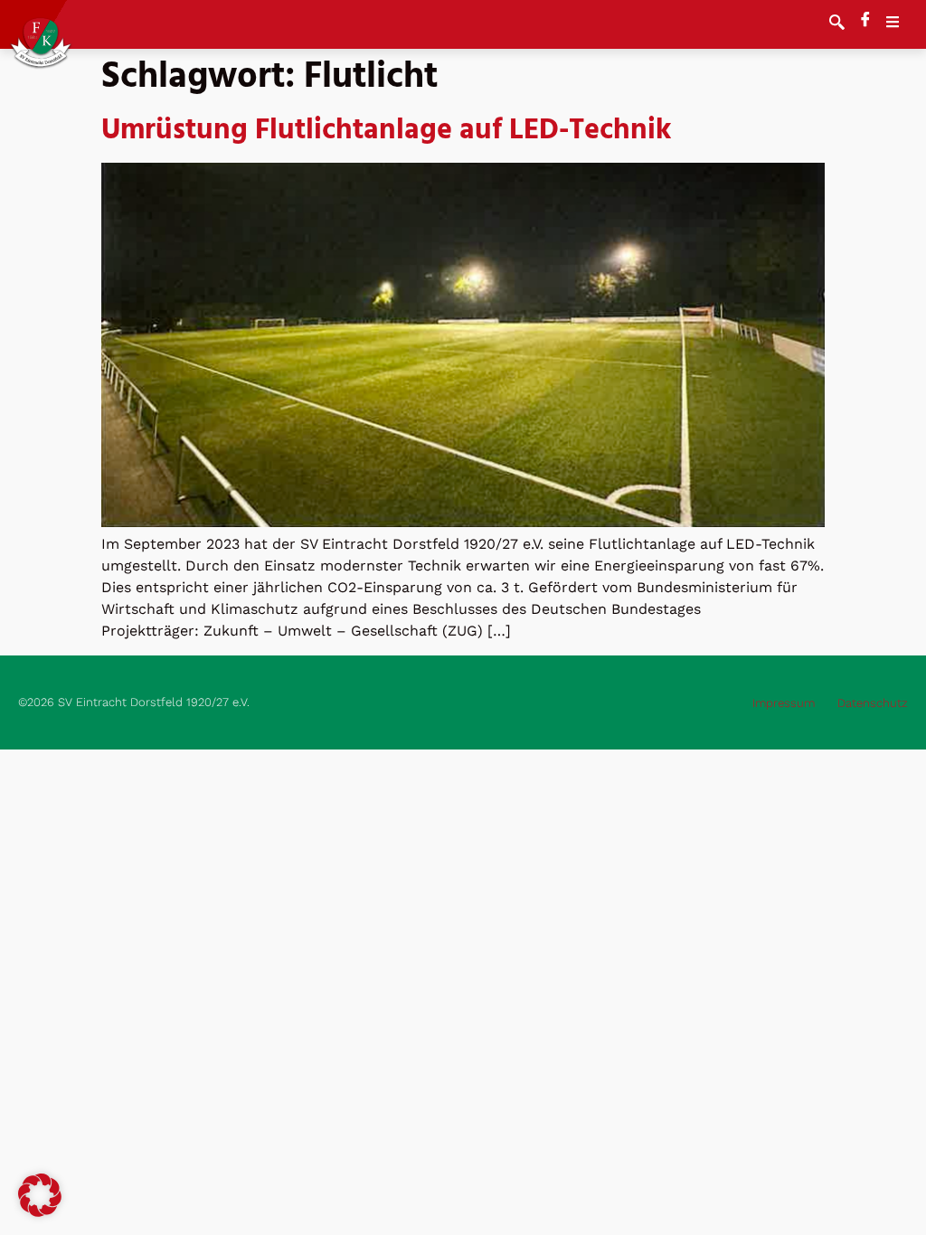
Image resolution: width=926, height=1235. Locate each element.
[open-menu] (901, 24)
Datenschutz (872, 703)
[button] (837, 24)
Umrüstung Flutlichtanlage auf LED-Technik (386, 131)
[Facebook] (865, 21)
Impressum (783, 703)
